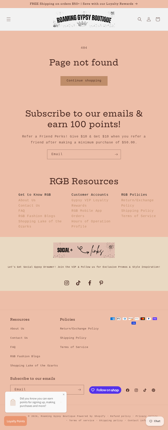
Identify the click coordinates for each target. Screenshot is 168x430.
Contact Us (29, 206)
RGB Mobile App (87, 211)
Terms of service (81, 420)
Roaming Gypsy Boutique (58, 416)
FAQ (21, 211)
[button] (8, 19)
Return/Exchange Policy (79, 328)
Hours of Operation (91, 221)
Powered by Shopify (91, 416)
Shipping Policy (137, 211)
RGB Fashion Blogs (36, 216)
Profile (79, 227)
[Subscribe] (116, 154)
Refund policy (120, 416)
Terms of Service (138, 216)
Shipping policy (111, 420)
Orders (78, 216)
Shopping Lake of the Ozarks (34, 365)
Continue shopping (84, 80)
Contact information (143, 420)
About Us (27, 200)
